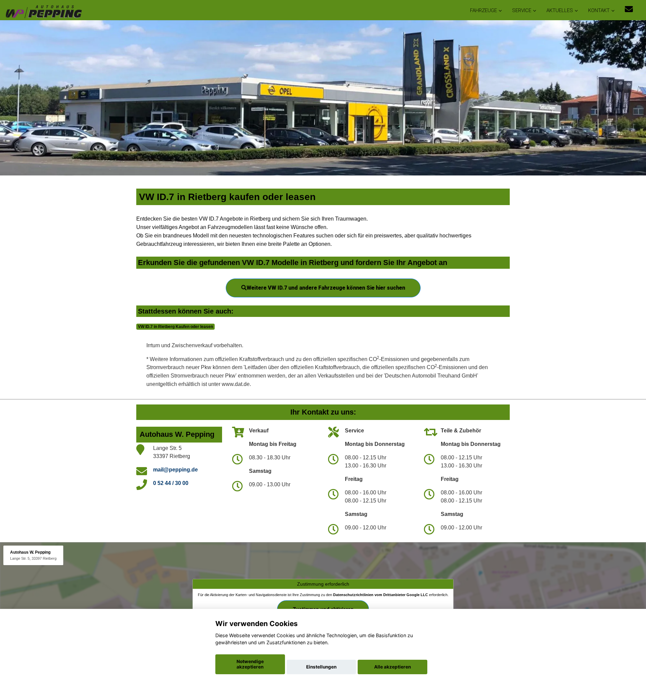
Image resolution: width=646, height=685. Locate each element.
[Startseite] (43, 10)
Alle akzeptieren (392, 667)
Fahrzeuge (483, 10)
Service (521, 10)
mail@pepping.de (175, 469)
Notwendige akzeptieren (250, 664)
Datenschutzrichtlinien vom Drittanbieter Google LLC (380, 595)
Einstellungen (321, 667)
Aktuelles (559, 10)
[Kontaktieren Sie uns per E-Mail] (629, 9)
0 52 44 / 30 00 (170, 483)
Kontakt (599, 10)
